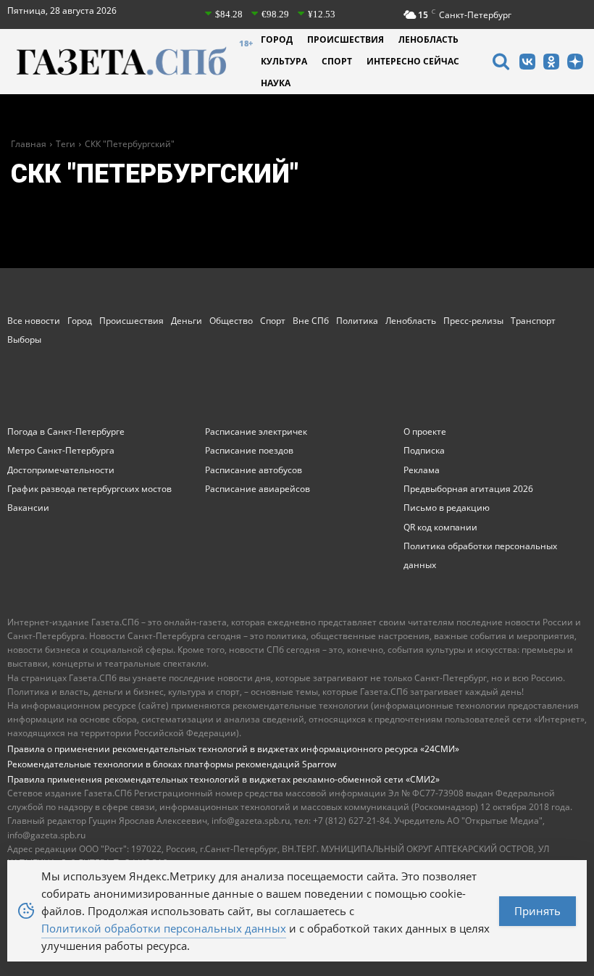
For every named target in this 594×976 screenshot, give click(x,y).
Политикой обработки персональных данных (163, 928)
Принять (537, 911)
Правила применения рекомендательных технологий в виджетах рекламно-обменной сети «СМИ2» (223, 779)
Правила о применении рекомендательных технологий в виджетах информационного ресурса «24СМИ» (233, 749)
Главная (28, 144)
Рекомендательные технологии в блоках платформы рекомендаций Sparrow (171, 764)
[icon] (500, 63)
